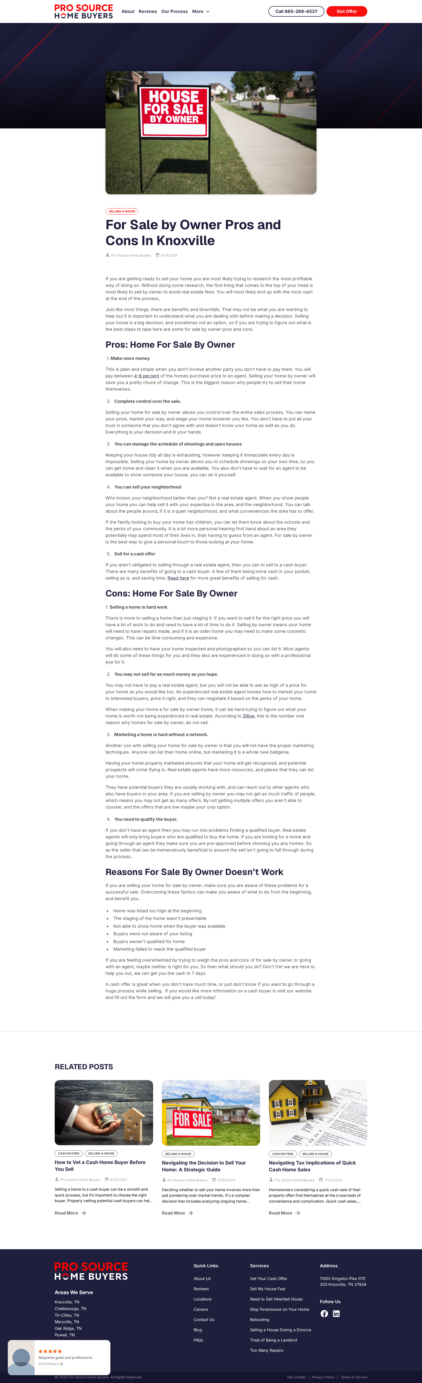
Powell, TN (65, 1334)
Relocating (259, 1319)
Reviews (148, 11)
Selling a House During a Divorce (280, 1329)
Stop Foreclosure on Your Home (279, 1309)
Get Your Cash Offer (268, 1278)
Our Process (174, 11)
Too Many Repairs (266, 1350)
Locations (202, 1299)
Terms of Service (353, 1377)
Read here (178, 578)
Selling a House (122, 211)
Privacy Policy (323, 1377)
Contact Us (204, 1319)
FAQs (198, 1340)
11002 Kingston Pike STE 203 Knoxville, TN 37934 (343, 1281)
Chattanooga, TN (70, 1308)
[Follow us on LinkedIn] (336, 1313)
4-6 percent (146, 375)
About (128, 11)
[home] (84, 11)
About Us (202, 1278)
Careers (201, 1309)
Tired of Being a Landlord (273, 1340)
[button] (201, 11)
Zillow (248, 715)
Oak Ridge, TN (68, 1328)
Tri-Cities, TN (67, 1315)
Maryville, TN (67, 1321)
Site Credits (296, 1377)
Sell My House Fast (267, 1288)
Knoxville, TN (67, 1302)
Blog (198, 1329)
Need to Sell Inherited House (276, 1299)
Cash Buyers (68, 1153)
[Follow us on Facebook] (324, 1313)
